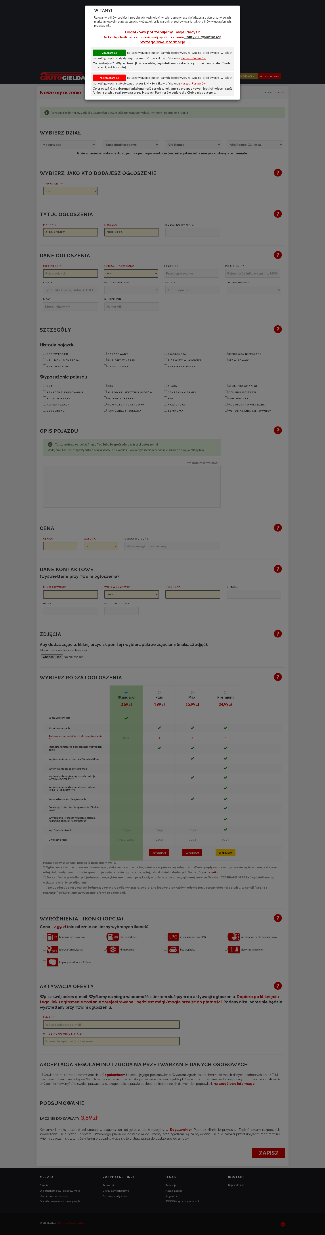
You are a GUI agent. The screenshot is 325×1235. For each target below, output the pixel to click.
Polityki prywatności (202, 37)
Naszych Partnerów (193, 58)
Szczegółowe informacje (162, 42)
